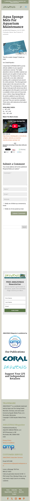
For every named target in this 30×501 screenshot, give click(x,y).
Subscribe (14, 490)
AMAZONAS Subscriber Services (13, 457)
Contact (14, 494)
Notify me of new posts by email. (14, 209)
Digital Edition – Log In (11, 492)
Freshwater (6, 32)
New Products (17, 32)
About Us (21, 492)
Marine (11, 32)
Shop (20, 490)
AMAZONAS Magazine (10, 30)
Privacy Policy (7, 440)
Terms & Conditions (8, 442)
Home (7, 490)
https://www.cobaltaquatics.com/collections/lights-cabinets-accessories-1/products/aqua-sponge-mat (15, 138)
